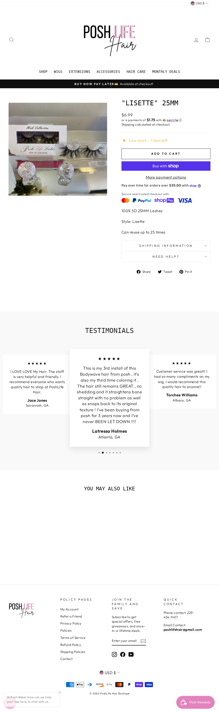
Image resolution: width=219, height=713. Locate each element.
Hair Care (136, 72)
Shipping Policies (72, 652)
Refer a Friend (71, 616)
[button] (165, 120)
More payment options (166, 177)
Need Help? (165, 257)
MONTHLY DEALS (166, 72)
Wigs (58, 72)
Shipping (128, 124)
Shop (43, 72)
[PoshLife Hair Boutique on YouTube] (131, 654)
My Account (69, 609)
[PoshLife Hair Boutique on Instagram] (114, 654)
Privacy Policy (71, 623)
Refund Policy (70, 645)
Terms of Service (73, 638)
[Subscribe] (143, 641)
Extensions (79, 72)
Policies (66, 630)
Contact (66, 659)
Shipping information (166, 246)
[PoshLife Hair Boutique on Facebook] (122, 654)
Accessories (108, 72)
